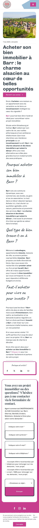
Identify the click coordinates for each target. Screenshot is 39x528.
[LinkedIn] (21, 371)
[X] (14, 371)
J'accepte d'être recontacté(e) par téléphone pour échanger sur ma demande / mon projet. (20, 464)
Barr (8, 116)
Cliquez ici (16, 352)
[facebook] (14, 508)
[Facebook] (7, 371)
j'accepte (19, 524)
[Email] (28, 371)
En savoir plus (35, 517)
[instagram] (20, 508)
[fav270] (7, 1)
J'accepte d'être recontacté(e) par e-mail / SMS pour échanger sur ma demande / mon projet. (20, 472)
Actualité (15, 42)
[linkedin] (24, 508)
